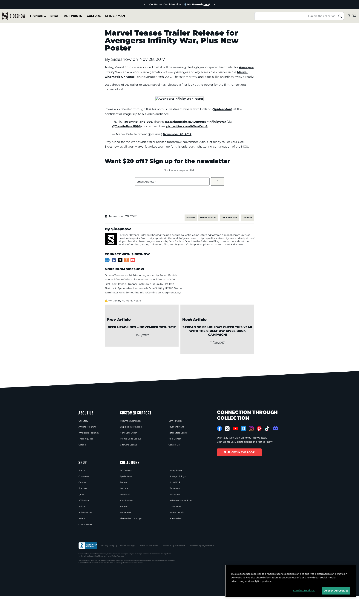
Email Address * (146, 181)
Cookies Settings (127, 545)
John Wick (175, 482)
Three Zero (175, 506)
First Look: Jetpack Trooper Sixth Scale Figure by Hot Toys (139, 283)
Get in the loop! (243, 452)
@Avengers (197, 121)
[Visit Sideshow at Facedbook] (219, 428)
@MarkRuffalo (176, 121)
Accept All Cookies (336, 590)
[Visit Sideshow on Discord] (275, 428)
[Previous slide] (145, 4)
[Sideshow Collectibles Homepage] (13, 16)
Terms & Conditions (148, 545)
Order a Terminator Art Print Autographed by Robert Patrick (141, 275)
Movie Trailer (208, 217)
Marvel (190, 217)
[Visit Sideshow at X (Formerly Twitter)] (227, 428)
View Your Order (128, 432)
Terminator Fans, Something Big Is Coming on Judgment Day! (143, 292)
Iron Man (124, 488)
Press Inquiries (86, 438)
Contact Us (174, 444)
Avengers (246, 67)
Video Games (85, 512)
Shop (54, 16)
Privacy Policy (107, 545)
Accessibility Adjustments (202, 545)
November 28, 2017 (177, 134)
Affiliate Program (87, 426)
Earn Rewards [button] (175, 420)
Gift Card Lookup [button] (128, 444)
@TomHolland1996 (138, 121)
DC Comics (125, 470)
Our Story (83, 420)
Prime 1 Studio (177, 512)
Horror (82, 518)
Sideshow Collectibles (181, 500)
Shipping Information (131, 426)
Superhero (125, 512)
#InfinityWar (216, 121)
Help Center (174, 438)
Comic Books (85, 524)
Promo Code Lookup (130, 438)
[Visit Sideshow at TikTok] (267, 428)
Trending (38, 16)
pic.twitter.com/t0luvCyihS (187, 126)
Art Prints (73, 16)
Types (81, 494)
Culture (94, 16)
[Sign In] (349, 16)
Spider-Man (115, 16)
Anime (82, 506)
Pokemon (175, 494)
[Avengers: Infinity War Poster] (179, 98)
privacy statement (123, 563)
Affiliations (84, 500)
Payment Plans (176, 426)
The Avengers (229, 217)
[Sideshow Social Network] (243, 428)
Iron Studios (176, 518)
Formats (83, 488)
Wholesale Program (89, 432)
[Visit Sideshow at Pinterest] (259, 428)
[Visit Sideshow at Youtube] (235, 428)
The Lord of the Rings (131, 518)
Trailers (247, 217)
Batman (124, 482)
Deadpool (125, 494)
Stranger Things (177, 476)
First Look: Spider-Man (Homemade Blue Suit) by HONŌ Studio (143, 288)
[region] (290, 581)
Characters (84, 476)
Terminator (175, 488)
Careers (82, 444)
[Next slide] (214, 4)
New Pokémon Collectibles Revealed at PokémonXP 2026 (140, 279)
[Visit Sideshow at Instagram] (251, 428)
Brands (82, 470)
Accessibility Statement (173, 545)
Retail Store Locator (178, 432)
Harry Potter (176, 470)
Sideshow (122, 59)
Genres (82, 482)
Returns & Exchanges (130, 420)
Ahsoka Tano (126, 500)
